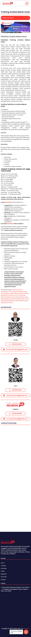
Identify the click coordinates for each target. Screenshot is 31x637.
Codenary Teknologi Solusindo (19, 629)
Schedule (3, 568)
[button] (26, 3)
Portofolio (4, 577)
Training (3, 565)
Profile (3, 571)
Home (2, 563)
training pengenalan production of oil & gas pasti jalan (15, 295)
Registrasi (4, 574)
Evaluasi (3, 579)
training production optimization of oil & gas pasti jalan (12, 290)
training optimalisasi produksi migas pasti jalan (14, 292)
